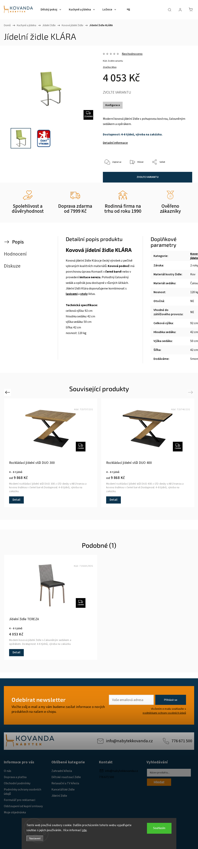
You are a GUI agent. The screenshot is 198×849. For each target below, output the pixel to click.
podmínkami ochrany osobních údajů (164, 713)
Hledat (159, 782)
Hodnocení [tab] (15, 254)
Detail (16, 500)
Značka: (109, 67)
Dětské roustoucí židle (66, 777)
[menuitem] (51, 9)
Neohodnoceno (132, 53)
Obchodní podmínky (17, 783)
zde (84, 830)
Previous (8, 392)
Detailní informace (115, 143)
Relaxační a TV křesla (65, 783)
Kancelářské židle (63, 789)
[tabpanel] (50, 452)
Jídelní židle (59, 796)
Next (191, 392)
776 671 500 (182, 741)
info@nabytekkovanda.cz (129, 741)
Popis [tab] (18, 242)
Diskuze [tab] (12, 266)
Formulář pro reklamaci (19, 800)
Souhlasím (159, 828)
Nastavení (35, 838)
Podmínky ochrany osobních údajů (22, 791)
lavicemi (72, 294)
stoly (84, 294)
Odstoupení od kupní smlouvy (23, 806)
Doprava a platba (15, 777)
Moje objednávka (15, 812)
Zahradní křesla (61, 771)
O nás (7, 771)
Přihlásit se (170, 699)
